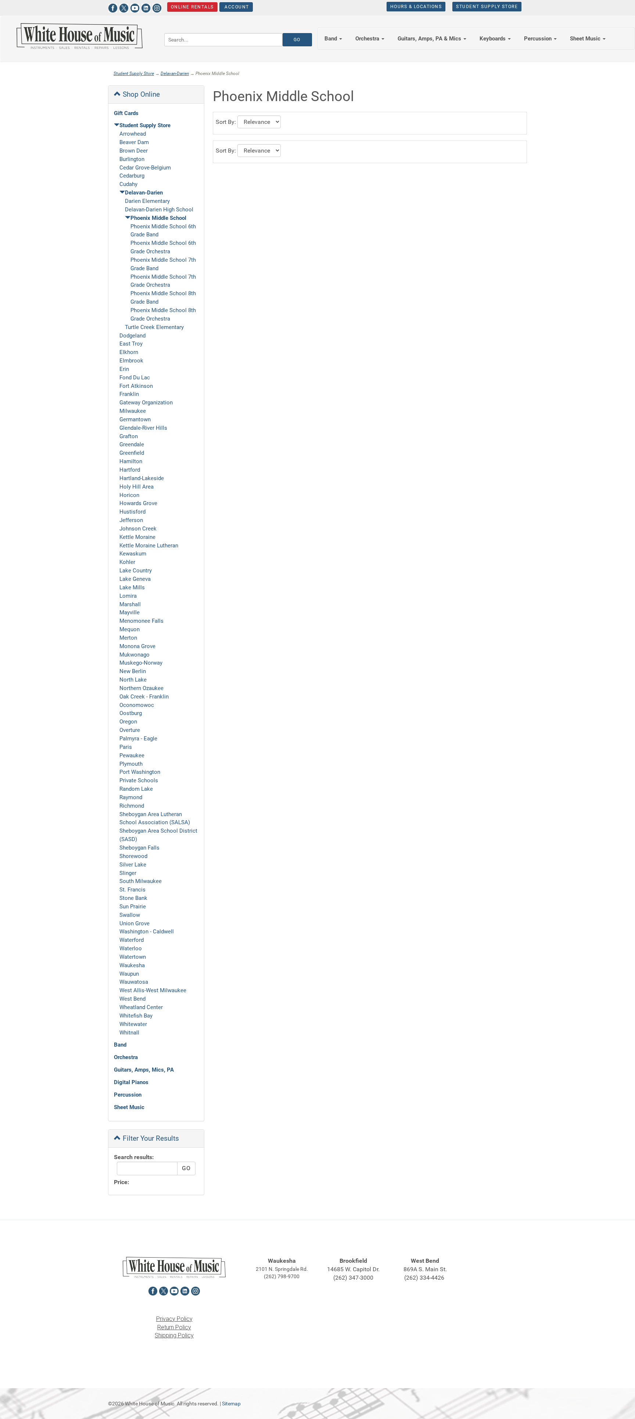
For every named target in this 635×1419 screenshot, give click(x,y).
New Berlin (132, 671)
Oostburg (130, 713)
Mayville (129, 612)
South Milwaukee (140, 881)
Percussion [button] (538, 38)
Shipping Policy (174, 1335)
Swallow (129, 915)
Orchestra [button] (368, 38)
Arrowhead (132, 134)
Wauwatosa (133, 982)
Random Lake (136, 789)
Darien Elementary (147, 201)
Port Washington (139, 772)
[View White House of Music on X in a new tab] (124, 7)
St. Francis (132, 889)
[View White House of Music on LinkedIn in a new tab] (146, 7)
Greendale (131, 444)
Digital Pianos (131, 1082)
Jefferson (131, 520)
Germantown (135, 419)
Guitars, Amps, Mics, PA (144, 1069)
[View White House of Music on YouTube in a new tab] (135, 7)
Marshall (130, 604)
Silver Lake (132, 864)
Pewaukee (131, 755)
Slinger (127, 873)
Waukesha (132, 965)
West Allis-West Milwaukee (152, 990)
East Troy (131, 343)
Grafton (128, 436)
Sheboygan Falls (139, 847)
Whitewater (133, 1024)
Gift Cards (126, 113)
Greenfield (131, 453)
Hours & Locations (416, 6)
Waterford (131, 940)
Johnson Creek (138, 528)
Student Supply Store (487, 6)
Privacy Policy (174, 1318)
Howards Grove (138, 503)
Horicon (129, 495)
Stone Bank (133, 898)
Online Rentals (192, 7)
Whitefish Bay (136, 1015)
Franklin (129, 394)
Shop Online (140, 94)
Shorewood (133, 856)
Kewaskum (132, 553)
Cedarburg (131, 175)
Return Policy (174, 1327)
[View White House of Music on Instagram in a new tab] (157, 7)
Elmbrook (131, 360)
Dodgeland (132, 335)
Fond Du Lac (134, 377)
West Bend (132, 999)
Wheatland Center (141, 1007)
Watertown (132, 957)
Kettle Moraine (137, 537)
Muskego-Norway (140, 663)
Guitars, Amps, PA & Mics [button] (430, 38)
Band (120, 1044)
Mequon (129, 629)
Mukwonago (134, 654)
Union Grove (134, 923)
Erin (124, 369)
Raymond (130, 797)
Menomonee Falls (141, 621)
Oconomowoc (136, 705)
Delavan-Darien (175, 73)
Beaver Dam (134, 142)
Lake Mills (132, 587)
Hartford (129, 470)
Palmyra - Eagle (138, 738)
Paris (125, 747)
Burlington (131, 159)
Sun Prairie (132, 906)
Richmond (131, 806)
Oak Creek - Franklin (144, 696)
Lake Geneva (135, 579)
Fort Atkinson (136, 386)
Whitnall (129, 1032)
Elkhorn (128, 352)
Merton (128, 638)
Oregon (128, 721)
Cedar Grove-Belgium (145, 167)
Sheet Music (129, 1107)
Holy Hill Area (136, 486)
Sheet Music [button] (586, 38)
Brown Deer (133, 150)
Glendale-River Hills (143, 428)
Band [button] (331, 38)
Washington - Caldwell (146, 931)
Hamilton (130, 461)
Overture (129, 730)
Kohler (127, 562)
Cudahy (128, 184)
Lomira (128, 596)
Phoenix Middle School (158, 218)
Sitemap (231, 1404)
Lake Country (135, 570)
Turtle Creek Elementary (154, 327)
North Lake (133, 679)
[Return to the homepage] (79, 36)
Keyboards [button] (493, 38)
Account (236, 7)
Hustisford (132, 511)
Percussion (127, 1094)
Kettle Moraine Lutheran (148, 545)
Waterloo (130, 948)
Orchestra (126, 1057)
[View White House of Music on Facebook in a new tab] (113, 7)
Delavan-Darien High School (159, 209)
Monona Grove (137, 646)
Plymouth (131, 764)
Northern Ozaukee (141, 688)
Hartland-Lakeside (141, 478)
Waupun (129, 974)
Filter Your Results (150, 1138)
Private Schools (138, 780)
